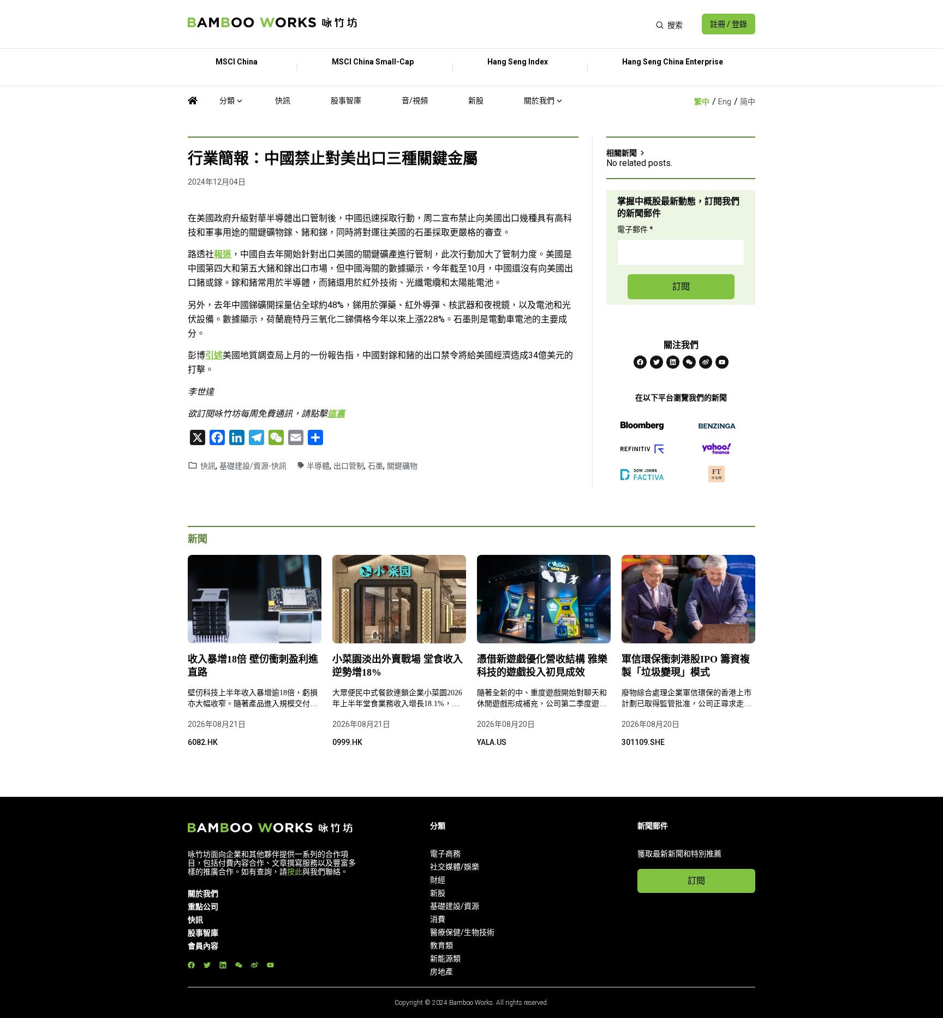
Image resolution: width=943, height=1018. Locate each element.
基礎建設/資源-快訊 (253, 465)
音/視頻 (415, 100)
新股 (476, 100)
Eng (724, 101)
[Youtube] (722, 362)
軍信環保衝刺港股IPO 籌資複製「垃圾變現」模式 (686, 666)
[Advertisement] (506, 24)
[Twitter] (656, 362)
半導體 (318, 465)
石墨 (375, 465)
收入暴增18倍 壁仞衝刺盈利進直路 (253, 666)
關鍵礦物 (402, 465)
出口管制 (348, 465)
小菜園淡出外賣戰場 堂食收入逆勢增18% (397, 666)
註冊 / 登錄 (728, 24)
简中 (747, 101)
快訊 (282, 100)
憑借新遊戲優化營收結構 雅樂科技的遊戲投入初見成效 (542, 666)
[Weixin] (689, 362)
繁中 (701, 101)
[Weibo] (705, 362)
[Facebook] (640, 362)
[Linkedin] (672, 362)
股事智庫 (346, 100)
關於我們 (539, 100)
